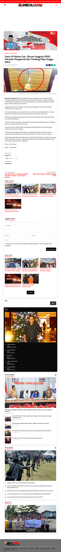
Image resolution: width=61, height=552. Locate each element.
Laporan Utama (7, 65)
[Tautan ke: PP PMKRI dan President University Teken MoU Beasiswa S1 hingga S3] (8, 440)
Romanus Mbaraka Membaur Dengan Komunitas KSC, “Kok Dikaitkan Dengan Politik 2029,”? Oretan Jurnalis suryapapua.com (48, 195)
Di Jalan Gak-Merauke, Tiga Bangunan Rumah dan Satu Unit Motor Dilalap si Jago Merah (12, 210)
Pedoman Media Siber (45, 548)
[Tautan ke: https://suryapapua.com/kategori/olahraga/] (55, 448)
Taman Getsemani (11, 344)
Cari (6, 301)
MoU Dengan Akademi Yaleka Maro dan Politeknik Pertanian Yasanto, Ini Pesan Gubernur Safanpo (28, 410)
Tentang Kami (30, 548)
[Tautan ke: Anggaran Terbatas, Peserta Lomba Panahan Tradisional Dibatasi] (30, 465)
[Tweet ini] (49, 65)
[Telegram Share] (52, 65)
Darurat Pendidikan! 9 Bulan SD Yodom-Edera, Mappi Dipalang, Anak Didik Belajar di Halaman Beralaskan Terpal (13, 195)
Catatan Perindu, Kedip (12, 361)
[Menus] (5, 5)
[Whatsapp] (55, 65)
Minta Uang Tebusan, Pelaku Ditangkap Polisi (44, 173)
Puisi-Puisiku (9, 355)
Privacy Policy (7, 549)
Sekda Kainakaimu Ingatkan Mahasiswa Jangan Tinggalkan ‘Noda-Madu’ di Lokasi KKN (30, 423)
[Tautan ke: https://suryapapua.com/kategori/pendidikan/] (55, 375)
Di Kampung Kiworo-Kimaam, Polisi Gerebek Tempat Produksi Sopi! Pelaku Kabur (28, 529)
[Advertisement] (30, 18)
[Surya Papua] (30, 5)
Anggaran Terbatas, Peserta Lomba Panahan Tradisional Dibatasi (21, 482)
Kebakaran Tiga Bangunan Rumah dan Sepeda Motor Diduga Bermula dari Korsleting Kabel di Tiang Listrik (30, 195)
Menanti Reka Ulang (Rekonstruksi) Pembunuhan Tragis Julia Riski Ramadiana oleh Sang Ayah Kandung (30, 285)
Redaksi (37, 548)
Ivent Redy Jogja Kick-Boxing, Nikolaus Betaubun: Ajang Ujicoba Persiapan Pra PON (25, 497)
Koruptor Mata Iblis (11, 350)
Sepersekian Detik (11, 367)
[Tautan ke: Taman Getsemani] (30, 327)
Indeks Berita (23, 548)
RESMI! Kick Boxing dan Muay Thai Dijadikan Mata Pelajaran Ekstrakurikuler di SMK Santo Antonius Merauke (30, 490)
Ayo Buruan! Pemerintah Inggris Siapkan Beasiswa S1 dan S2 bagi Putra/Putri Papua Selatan (31, 430)
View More (30, 292)
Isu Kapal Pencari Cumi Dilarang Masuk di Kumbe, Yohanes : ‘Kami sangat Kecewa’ (16, 174)
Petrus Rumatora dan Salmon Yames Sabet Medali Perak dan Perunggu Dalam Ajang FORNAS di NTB (28, 493)
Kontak (13, 549)
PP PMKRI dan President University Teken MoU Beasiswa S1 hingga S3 (27, 438)
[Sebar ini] (47, 65)
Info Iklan (54, 548)
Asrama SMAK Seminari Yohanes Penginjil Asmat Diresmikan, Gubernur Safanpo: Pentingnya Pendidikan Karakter (32, 416)
